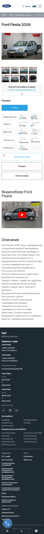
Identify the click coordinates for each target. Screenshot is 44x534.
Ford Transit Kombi (30, 436)
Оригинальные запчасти (10, 516)
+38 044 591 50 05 (8, 358)
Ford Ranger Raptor (30, 420)
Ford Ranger (6, 420)
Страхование (28, 456)
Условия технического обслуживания (10, 484)
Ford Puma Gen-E (8, 426)
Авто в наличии (7, 460)
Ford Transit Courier (8, 442)
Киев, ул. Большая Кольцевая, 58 (22, 90)
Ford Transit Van (7, 439)
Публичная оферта (8, 497)
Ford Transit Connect (9, 433)
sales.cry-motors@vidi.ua (9, 350)
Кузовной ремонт (8, 513)
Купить (14, 108)
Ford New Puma (7, 423)
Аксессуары (22, 175)
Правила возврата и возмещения (9, 501)
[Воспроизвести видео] (22, 215)
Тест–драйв (6, 456)
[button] (26, 6)
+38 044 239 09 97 (8, 348)
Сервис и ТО (6, 509)
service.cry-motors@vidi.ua (10, 361)
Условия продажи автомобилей (8, 464)
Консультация (22, 157)
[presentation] (5, 47)
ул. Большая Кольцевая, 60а (12, 369)
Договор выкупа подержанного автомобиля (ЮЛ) (8, 477)
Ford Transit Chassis (30, 439)
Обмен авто (28, 460)
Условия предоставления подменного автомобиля (11, 489)
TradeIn (22, 166)
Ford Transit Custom (30, 442)
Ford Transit (6, 436)
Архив (4, 493)
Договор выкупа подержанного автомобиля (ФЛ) (8, 470)
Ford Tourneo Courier (9, 445)
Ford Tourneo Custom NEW (33, 433)
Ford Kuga (27, 423)
